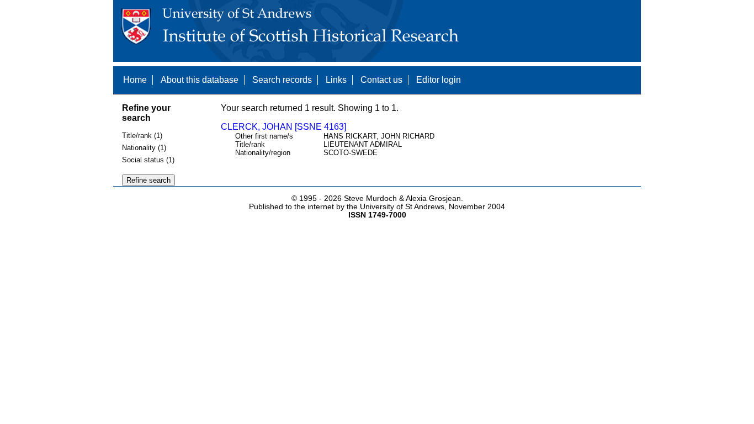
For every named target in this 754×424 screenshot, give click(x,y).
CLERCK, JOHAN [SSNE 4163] (283, 126)
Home (135, 79)
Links (336, 79)
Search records (282, 79)
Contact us (381, 79)
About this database (199, 79)
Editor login (438, 79)
